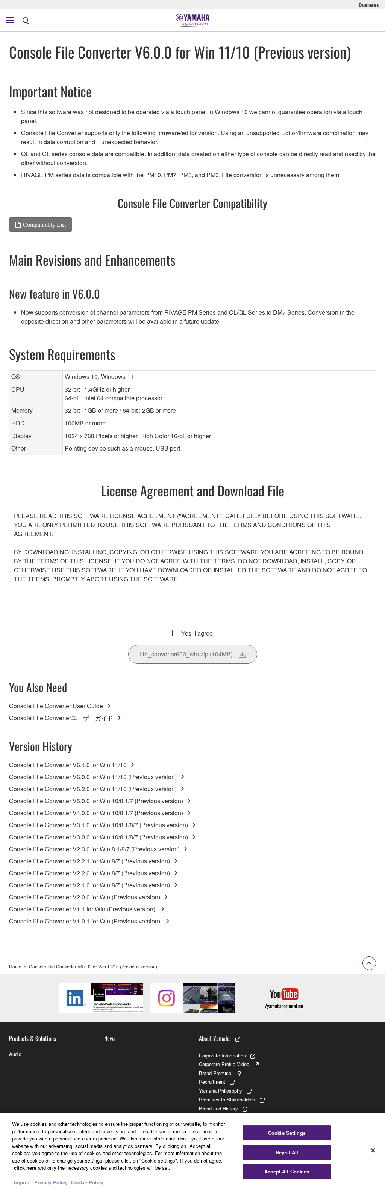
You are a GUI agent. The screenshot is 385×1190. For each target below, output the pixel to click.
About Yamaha (215, 1038)
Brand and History (218, 1108)
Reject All (287, 1152)
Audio (15, 1053)
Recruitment (212, 1081)
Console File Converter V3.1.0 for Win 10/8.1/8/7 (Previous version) (98, 824)
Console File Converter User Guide (56, 705)
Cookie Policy (87, 1182)
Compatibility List (44, 225)
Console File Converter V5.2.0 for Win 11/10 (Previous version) (93, 788)
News (109, 1038)
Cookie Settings (287, 1132)
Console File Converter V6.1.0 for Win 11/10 (68, 764)
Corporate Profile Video (224, 1064)
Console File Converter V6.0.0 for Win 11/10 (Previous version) (93, 776)
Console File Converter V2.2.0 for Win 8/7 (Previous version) (89, 873)
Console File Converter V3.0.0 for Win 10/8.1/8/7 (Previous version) (98, 837)
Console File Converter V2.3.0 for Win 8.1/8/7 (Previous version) (94, 849)
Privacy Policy (51, 1182)
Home (15, 966)
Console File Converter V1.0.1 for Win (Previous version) (85, 921)
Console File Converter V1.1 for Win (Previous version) (83, 909)
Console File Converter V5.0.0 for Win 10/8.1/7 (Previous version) (96, 800)
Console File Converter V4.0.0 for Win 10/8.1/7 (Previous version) (96, 812)
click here (25, 1167)
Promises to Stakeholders (227, 1099)
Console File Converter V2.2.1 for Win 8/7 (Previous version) (89, 861)
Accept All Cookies (286, 1171)
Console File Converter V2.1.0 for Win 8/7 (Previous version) (89, 885)
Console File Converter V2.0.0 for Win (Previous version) (84, 897)
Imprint (22, 1182)
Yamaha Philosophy (220, 1090)
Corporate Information (222, 1055)
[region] (192, 1151)
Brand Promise (215, 1073)
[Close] (373, 1150)
